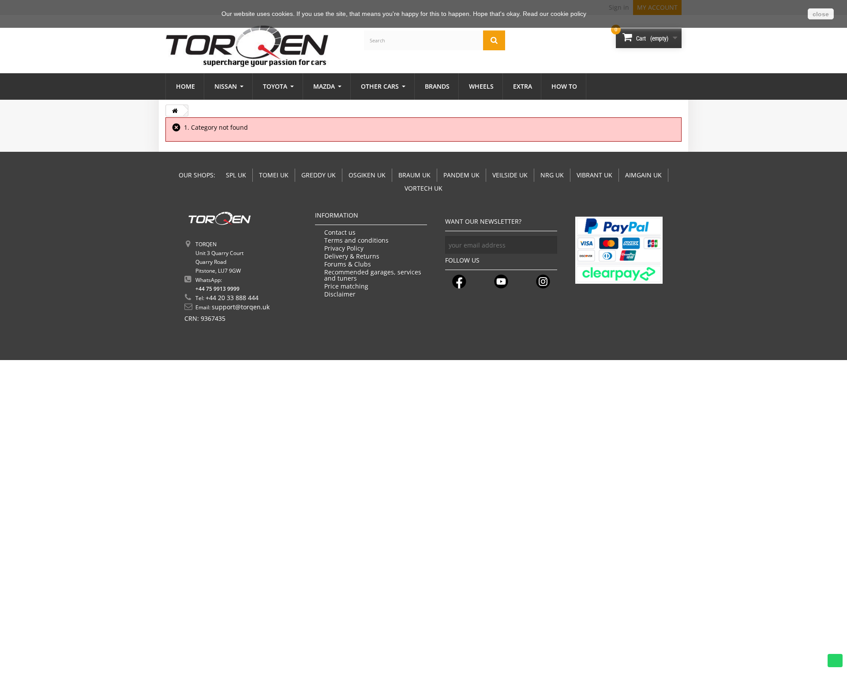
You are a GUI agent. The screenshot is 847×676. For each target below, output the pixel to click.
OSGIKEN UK (367, 175)
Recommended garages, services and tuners (372, 275)
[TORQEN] (247, 46)
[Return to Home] (174, 110)
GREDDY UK (318, 175)
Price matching (346, 286)
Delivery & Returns (351, 256)
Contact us (340, 232)
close (821, 14)
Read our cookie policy (554, 13)
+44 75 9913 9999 (217, 289)
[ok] (548, 245)
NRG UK (552, 175)
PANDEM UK (461, 175)
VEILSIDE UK (510, 175)
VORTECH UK (423, 188)
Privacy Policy (344, 248)
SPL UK (236, 175)
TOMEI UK (274, 175)
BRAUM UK (414, 175)
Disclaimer (340, 294)
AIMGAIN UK (643, 175)
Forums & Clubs (347, 264)
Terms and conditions (356, 240)
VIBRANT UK (594, 175)
